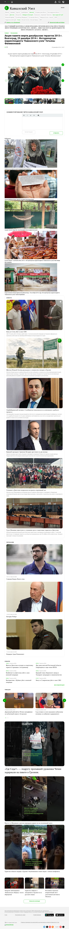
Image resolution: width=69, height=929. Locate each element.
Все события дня (59, 685)
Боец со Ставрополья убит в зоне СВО (48, 680)
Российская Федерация (21, 17)
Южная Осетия (25, 20)
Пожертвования (37, 914)
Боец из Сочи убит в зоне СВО (16, 332)
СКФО (55, 17)
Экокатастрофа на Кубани (56, 22)
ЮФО (40, 20)
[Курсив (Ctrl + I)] (27, 115)
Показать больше (34, 901)
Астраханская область (40, 12)
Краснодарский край (58, 14)
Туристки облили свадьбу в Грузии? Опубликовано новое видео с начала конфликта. (32, 871)
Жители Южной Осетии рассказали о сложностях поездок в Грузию (28, 370)
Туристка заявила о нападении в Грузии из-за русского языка (33, 892)
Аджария (12, 12)
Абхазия (7, 12)
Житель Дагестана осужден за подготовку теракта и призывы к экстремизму (19, 666)
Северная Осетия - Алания (46, 17)
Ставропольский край (10, 20)
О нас (6, 914)
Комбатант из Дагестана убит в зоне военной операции (18, 674)
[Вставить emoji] (38, 115)
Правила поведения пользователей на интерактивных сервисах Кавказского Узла (40, 922)
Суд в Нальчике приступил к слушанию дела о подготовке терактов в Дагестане (32, 530)
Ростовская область (34, 17)
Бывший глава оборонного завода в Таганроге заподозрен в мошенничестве (49, 674)
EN (8, 1)
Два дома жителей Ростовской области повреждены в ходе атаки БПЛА (48, 666)
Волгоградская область (53, 12)
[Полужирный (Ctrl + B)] (24, 115)
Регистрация (29, 132)
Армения (31, 12)
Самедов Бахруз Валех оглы (15, 579)
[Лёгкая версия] (12, 2)
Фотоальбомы (14, 33)
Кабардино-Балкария (27, 14)
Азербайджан (24, 12)
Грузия (6, 14)
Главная (7, 33)
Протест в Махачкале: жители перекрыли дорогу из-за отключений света (28, 823)
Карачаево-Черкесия (46, 14)
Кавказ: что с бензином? (13, 22)
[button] (63, 64)
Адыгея (18, 12)
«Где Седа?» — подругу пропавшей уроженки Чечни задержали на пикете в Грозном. (33, 770)
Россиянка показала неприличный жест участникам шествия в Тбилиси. (52, 893)
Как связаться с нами (20, 914)
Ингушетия (18, 14)
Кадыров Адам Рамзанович (15, 654)
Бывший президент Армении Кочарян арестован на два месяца (26, 452)
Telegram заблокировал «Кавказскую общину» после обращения (14, 892)
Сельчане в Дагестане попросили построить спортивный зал (26, 490)
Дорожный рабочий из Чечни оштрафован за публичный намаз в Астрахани (18, 713)
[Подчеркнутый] (30, 115)
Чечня (18, 20)
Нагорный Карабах (9, 17)
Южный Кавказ (34, 20)
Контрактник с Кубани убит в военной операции (18, 681)
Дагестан (12, 14)
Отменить (56, 133)
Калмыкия (37, 14)
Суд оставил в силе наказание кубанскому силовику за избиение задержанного (49, 713)
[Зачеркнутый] (34, 115)
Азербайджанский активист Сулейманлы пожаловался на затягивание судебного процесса (32, 411)
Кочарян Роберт (11, 616)
